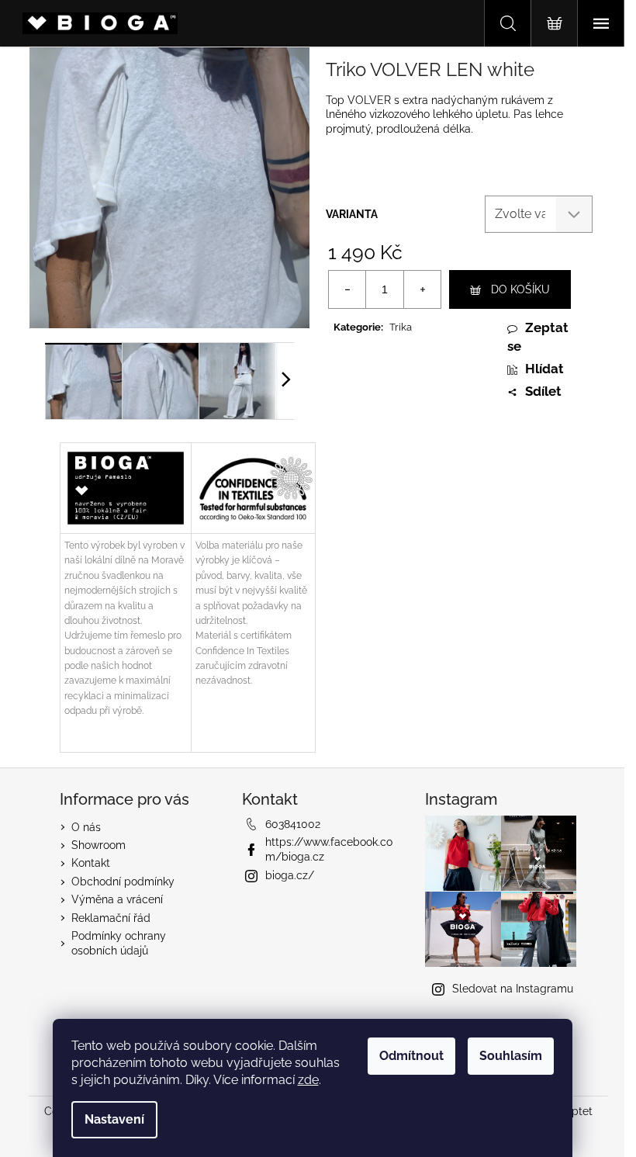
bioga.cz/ (289, 875)
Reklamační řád (110, 918)
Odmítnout (411, 1055)
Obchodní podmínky (123, 881)
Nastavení (114, 1119)
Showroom (98, 845)
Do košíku (520, 289)
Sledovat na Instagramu (512, 988)
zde (308, 1079)
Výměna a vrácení (117, 899)
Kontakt (90, 863)
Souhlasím (510, 1055)
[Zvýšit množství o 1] (422, 289)
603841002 (292, 824)
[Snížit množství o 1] (347, 289)
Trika (400, 327)
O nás (86, 827)
